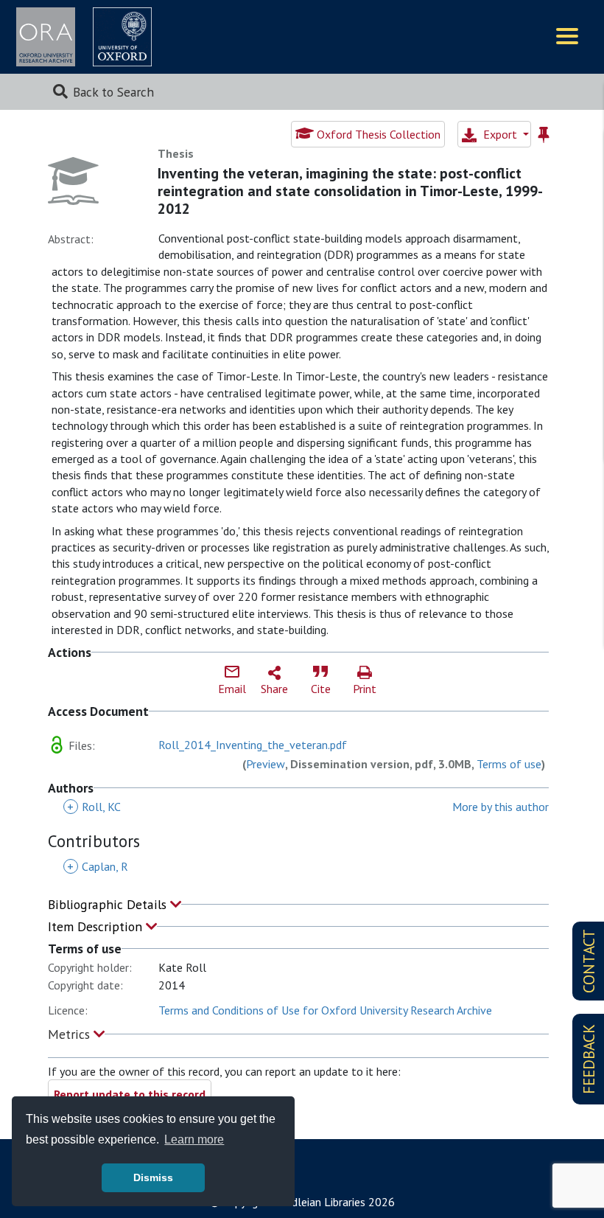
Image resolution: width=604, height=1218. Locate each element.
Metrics (71, 1034)
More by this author (500, 806)
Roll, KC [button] (94, 806)
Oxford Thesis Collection (377, 134)
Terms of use (509, 763)
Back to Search (113, 91)
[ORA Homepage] (45, 36)
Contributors (94, 841)
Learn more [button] (194, 1139)
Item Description (97, 926)
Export (500, 134)
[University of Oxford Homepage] (122, 36)
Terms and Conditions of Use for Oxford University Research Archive (325, 1010)
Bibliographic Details (109, 904)
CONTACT (589, 961)
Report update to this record (130, 1094)
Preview (265, 763)
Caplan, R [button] (97, 866)
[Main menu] (567, 37)
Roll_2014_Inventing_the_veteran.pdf (252, 744)
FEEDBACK (589, 1059)
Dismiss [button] (153, 1177)
